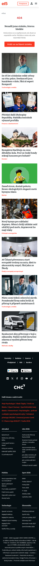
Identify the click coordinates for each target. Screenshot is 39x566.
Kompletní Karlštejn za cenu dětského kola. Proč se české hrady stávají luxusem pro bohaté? (19, 153)
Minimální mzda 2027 (29, 523)
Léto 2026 (26, 429)
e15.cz (4, 13)
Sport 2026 (26, 473)
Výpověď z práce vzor (8, 495)
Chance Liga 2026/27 (12, 421)
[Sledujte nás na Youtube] (26, 378)
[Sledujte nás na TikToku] (31, 378)
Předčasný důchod (28, 511)
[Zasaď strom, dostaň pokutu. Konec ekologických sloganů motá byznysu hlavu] (19, 173)
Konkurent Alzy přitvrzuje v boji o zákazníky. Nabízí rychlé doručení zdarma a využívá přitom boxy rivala (19, 338)
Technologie (6, 506)
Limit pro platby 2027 (29, 517)
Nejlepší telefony (7, 514)
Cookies (32, 553)
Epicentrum (5, 435)
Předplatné (11, 362)
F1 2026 (24, 491)
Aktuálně (5, 429)
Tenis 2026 (25, 488)
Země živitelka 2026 (28, 527)
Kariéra (29, 362)
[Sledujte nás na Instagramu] (22, 378)
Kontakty (7, 358)
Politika (5, 473)
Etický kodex (8, 561)
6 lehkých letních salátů (29, 465)
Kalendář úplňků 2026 (9, 451)
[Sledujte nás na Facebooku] (17, 378)
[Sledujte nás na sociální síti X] (12, 378)
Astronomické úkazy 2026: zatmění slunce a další (29, 449)
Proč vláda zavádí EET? (9, 489)
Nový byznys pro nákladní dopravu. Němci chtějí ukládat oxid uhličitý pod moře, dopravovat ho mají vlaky (19, 225)
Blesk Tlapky (21, 404)
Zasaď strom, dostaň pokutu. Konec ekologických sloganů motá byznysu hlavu (19, 189)
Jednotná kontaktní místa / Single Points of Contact (18, 558)
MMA (24, 478)
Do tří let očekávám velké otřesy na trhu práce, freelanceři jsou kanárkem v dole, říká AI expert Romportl (18, 80)
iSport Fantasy (13, 407)
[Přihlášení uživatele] (31, 3)
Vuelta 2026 (25, 421)
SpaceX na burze (7, 511)
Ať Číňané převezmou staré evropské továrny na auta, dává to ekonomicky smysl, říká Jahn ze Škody (19, 263)
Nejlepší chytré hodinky (9, 520)
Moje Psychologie (8, 404)
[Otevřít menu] (36, 3)
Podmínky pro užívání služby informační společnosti (19, 550)
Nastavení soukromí (11, 555)
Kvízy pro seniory (7, 448)
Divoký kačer (6, 498)
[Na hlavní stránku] (4, 3)
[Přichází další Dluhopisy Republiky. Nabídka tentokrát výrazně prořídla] (19, 102)
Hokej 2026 (25, 485)
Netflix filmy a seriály (8, 529)
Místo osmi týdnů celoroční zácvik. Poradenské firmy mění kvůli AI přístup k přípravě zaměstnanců (19, 301)
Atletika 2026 (26, 494)
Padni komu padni (8, 492)
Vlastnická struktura (26, 555)
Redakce (18, 358)
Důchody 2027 (26, 520)
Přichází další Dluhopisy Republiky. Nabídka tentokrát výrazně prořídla (17, 117)
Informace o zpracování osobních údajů (15, 553)
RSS (21, 362)
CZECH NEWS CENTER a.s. (27, 538)
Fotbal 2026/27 (27, 482)
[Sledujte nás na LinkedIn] (7, 378)
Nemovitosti (13, 411)
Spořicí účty (26, 514)
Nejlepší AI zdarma (8, 517)
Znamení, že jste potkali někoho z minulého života (29, 442)
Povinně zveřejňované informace (24, 561)
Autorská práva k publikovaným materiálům (19, 547)
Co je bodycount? (7, 454)
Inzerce (28, 358)
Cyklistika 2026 (27, 497)
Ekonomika (26, 506)
